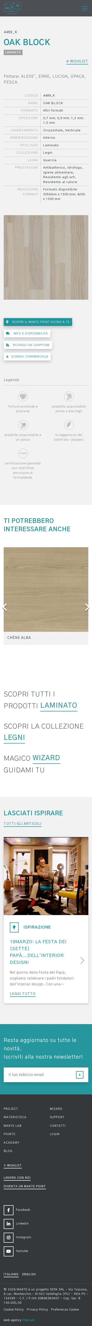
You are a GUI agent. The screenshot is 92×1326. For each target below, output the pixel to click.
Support (57, 1117)
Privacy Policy (37, 1309)
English (29, 1274)
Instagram (23, 1237)
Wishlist (78, 61)
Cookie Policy (14, 1309)
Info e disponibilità (30, 333)
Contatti (58, 1125)
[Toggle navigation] (84, 8)
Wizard (46, 758)
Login (55, 1134)
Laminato (13, 52)
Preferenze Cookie (65, 1309)
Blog (8, 1151)
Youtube (22, 1251)
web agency (12, 1320)
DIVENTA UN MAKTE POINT (25, 1186)
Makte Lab (13, 1125)
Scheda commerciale (29, 356)
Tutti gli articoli (22, 824)
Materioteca (15, 1117)
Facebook (23, 1209)
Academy (11, 1142)
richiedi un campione (31, 345)
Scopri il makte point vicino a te (40, 322)
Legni (14, 737)
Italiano (11, 1274)
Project (11, 1108)
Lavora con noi (17, 1177)
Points (9, 1134)
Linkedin (22, 1223)
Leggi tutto (23, 994)
